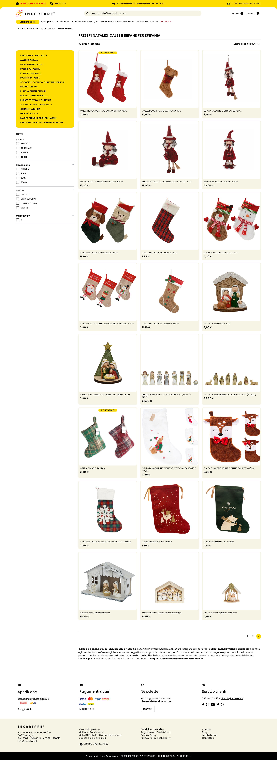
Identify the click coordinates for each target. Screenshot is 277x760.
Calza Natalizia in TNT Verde (219, 541)
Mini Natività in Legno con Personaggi (161, 612)
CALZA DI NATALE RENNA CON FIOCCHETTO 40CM (229, 468)
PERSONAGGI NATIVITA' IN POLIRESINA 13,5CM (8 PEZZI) (166, 396)
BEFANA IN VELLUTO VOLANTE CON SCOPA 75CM (166, 181)
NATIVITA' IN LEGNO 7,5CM (217, 323)
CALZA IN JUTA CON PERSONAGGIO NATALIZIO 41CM (107, 323)
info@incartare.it (27, 741)
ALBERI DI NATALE (29, 59)
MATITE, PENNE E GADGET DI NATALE (38, 118)
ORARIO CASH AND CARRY (32, 3)
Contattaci (208, 738)
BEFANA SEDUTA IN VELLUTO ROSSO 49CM (101, 181)
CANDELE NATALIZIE (30, 109)
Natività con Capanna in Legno (220, 612)
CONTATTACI (59, 3)
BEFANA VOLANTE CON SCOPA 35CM (223, 110)
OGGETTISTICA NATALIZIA (33, 55)
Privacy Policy (148, 735)
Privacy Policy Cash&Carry (156, 738)
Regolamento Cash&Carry (156, 732)
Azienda (206, 729)
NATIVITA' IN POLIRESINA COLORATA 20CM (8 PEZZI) (230, 394)
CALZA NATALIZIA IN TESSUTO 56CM (160, 323)
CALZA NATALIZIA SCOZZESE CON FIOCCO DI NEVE (105, 541)
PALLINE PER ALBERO (30, 68)
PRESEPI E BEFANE (28, 86)
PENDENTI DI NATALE (30, 73)
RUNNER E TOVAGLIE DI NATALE (35, 100)
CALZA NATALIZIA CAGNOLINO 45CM (99, 252)
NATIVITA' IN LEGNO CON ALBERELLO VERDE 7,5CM (105, 394)
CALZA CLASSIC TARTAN (92, 468)
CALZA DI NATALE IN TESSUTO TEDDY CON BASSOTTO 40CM (169, 469)
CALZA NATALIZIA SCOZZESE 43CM (159, 252)
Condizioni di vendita (152, 729)
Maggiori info (25, 709)
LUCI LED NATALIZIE (30, 77)
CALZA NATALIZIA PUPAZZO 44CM (221, 252)
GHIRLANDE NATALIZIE (31, 64)
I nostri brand (209, 735)
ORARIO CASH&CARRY (95, 744)
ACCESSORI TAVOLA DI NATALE (36, 104)
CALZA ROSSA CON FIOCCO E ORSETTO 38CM (103, 110)
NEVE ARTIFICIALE (29, 113)
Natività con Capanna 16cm (95, 612)
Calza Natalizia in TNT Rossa (157, 541)
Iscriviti (147, 708)
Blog (204, 732)
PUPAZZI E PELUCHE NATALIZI (34, 95)
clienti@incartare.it (232, 698)
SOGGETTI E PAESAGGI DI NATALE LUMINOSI (42, 82)
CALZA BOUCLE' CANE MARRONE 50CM (161, 110)
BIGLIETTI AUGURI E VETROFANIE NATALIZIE (41, 122)
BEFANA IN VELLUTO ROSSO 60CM (221, 181)
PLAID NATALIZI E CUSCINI (33, 91)
